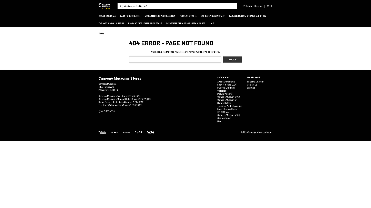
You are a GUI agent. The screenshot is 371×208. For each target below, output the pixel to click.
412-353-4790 (108, 111)
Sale (211, 23)
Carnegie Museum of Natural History (247, 16)
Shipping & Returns (255, 82)
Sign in (249, 6)
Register (258, 6)
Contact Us (252, 85)
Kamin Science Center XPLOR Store (145, 23)
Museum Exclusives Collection (160, 16)
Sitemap (251, 88)
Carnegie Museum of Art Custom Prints (185, 23)
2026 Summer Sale (107, 16)
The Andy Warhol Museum (111, 23)
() (270, 6)
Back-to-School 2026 (130, 16)
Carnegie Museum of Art (213, 16)
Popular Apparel (188, 16)
